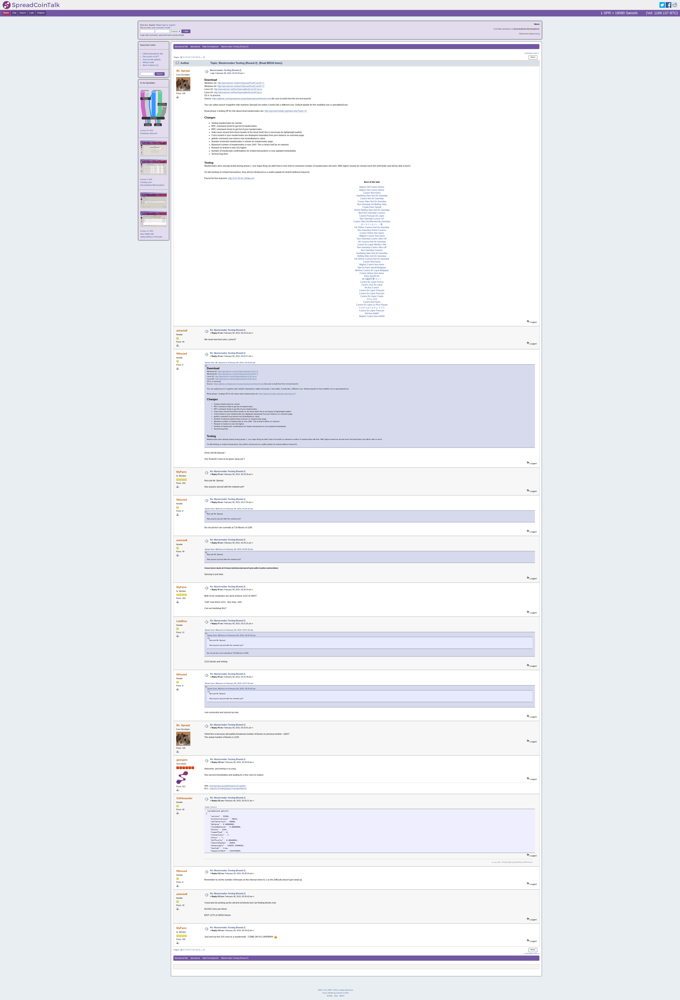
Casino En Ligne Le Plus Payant (371, 305)
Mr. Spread (183, 70)
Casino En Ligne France (372, 282)
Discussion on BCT (151, 56)
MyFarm (181, 471)
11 (199, 57)
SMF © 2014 (333, 990)
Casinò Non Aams (372, 302)
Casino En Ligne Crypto (371, 296)
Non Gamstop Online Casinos (372, 230)
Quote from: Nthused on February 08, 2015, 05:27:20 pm (229, 630)
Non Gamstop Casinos (372, 250)
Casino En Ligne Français (371, 290)
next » (536, 53)
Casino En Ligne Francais (371, 293)
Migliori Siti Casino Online (371, 187)
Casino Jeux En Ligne (371, 285)
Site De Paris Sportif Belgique (372, 267)
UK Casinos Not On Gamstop (372, 241)
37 (204, 57)
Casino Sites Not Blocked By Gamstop (371, 221)
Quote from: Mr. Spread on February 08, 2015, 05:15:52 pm (230, 363)
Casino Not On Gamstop (372, 198)
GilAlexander (184, 798)
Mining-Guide (148, 62)
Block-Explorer (149, 65)
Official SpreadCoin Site (153, 54)
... (202, 57)
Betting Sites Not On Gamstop (372, 256)
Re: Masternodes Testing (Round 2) (227, 330)
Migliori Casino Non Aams (371, 264)
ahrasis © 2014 (342, 993)
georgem (181, 759)
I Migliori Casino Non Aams (372, 236)
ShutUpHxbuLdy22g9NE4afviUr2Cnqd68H (227, 786)
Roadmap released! (148, 133)
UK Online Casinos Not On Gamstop (371, 227)
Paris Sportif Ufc (371, 276)
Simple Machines (346, 990)
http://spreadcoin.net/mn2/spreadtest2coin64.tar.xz (238, 92)
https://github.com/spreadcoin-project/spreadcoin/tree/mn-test (241, 98)
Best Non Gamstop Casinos (372, 213)
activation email (162, 28)
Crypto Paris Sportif (371, 207)
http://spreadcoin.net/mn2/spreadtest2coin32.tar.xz (238, 89)
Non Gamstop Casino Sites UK (372, 238)
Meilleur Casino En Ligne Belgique (372, 270)
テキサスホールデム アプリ (372, 308)
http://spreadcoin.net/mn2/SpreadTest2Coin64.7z (240, 86)
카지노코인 (372, 299)
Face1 (325, 993)
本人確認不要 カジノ (372, 279)
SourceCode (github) (152, 59)
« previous (528, 53)
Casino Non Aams (372, 193)
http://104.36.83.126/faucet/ (241, 178)
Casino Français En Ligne (371, 216)
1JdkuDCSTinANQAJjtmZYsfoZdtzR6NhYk (228, 788)
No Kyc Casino (372, 287)
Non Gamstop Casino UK (372, 218)
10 (197, 57)
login (164, 25)
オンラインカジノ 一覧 (372, 224)
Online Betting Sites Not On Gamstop (372, 210)
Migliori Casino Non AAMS (372, 316)
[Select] (213, 807)
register (172, 25)
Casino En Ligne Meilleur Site (372, 244)
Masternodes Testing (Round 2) (225, 70)
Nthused (181, 353)
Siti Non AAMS (372, 313)
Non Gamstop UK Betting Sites (372, 204)
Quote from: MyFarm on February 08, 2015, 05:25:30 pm (229, 509)
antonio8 (181, 330)
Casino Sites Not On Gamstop (372, 201)
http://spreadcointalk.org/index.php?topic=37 (286, 111)
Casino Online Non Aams (372, 233)
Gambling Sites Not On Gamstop (371, 195)
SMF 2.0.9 (322, 990)
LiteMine (181, 621)
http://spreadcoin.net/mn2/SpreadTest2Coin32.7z (240, 83)
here (538, 34)
